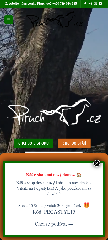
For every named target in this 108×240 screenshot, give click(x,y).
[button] (8, 19)
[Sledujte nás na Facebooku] (85, 4)
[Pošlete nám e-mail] (95, 4)
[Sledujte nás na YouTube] (100, 4)
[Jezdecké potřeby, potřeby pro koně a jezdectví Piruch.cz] (54, 19)
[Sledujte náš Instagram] (90, 4)
